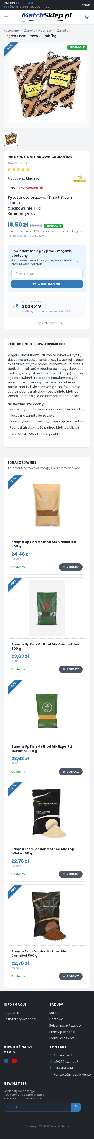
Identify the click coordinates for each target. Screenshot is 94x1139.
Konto (54, 1012)
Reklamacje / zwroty (65, 1025)
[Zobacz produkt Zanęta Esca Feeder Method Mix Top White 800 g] (47, 831)
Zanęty (62, 30)
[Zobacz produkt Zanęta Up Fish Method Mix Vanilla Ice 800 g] (47, 524)
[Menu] (6, 17)
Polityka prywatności (20, 1019)
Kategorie (11, 30)
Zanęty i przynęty (38, 30)
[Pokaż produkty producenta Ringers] (79, 178)
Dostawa (56, 1019)
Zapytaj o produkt (50, 323)
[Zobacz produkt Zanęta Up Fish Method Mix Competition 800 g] (47, 627)
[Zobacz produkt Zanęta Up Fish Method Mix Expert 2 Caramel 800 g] (47, 729)
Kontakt (85, 5)
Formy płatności (62, 1031)
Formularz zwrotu (63, 1038)
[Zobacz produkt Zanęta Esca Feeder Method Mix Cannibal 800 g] (47, 934)
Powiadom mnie (47, 284)
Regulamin (12, 1012)
